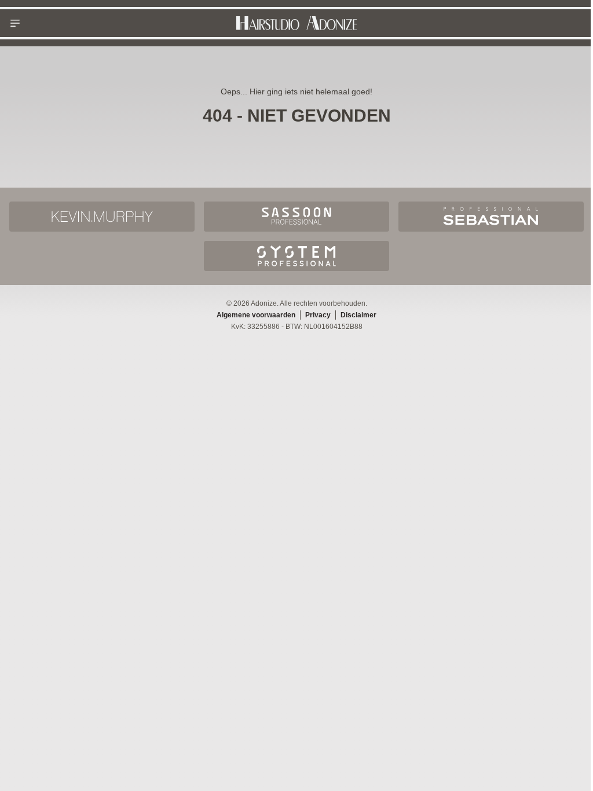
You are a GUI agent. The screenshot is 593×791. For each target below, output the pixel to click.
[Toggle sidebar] (15, 23)
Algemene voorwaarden (256, 315)
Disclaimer (358, 315)
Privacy (318, 315)
